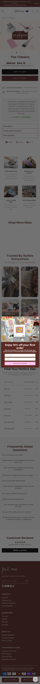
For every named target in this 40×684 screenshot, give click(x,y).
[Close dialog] (37, 318)
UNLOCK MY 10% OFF (20, 363)
